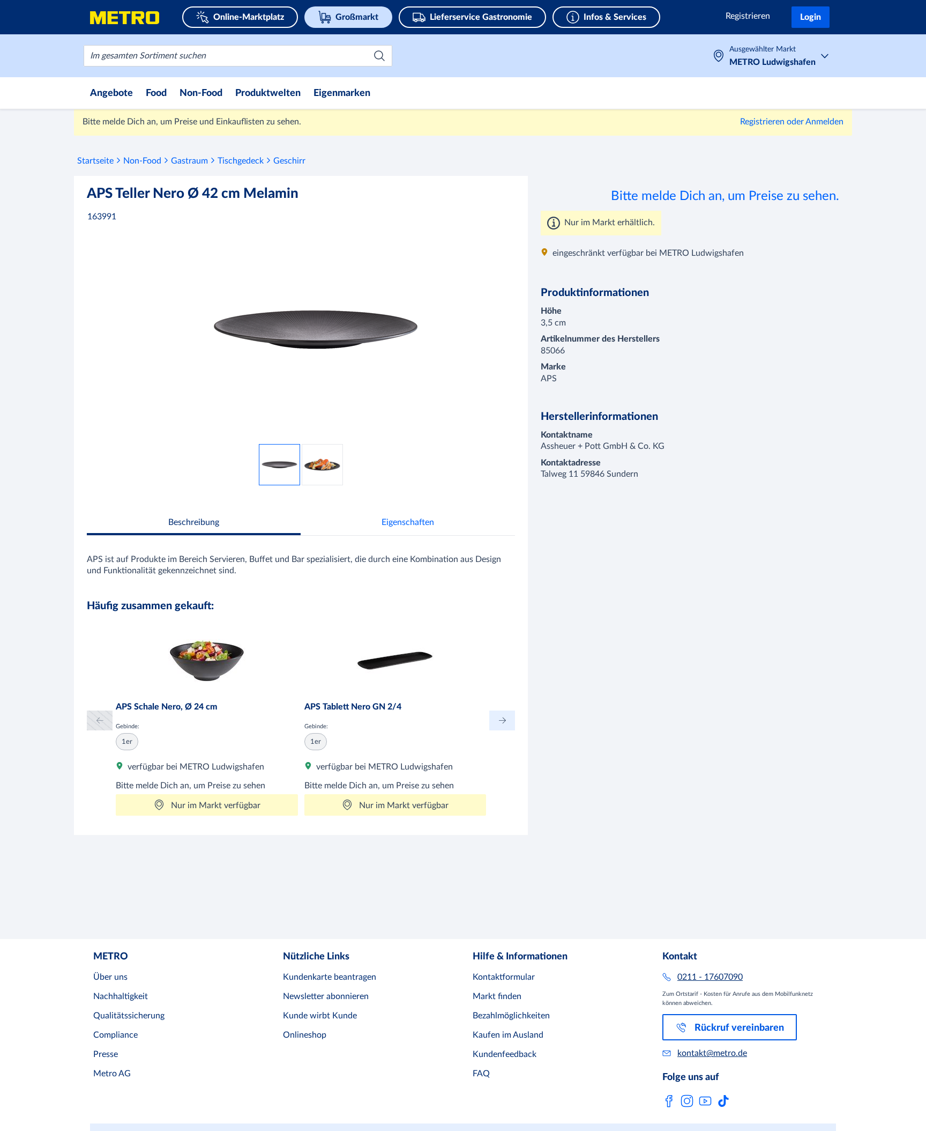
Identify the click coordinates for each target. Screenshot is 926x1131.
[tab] (194, 523)
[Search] (379, 55)
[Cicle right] (502, 720)
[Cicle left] (100, 720)
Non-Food (142, 161)
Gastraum (189, 161)
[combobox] (238, 55)
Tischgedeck (241, 161)
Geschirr (289, 161)
